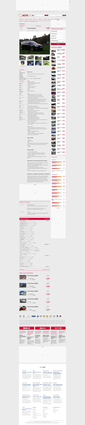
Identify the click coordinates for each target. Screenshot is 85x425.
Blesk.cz (20, 11)
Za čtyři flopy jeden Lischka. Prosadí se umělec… (38, 336)
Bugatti (45, 320)
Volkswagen (21, 324)
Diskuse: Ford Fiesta (24, 218)
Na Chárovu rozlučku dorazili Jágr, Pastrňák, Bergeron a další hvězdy (26, 414)
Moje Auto (21, 19)
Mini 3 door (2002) (59, 142)
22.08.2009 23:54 (26, 222)
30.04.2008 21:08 (26, 233)
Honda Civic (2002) (59, 78)
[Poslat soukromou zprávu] (26, 25)
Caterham (53, 320)
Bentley (41, 320)
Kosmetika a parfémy (45, 413)
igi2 (30, 301)
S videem (63, 42)
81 (28, 287)
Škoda (53, 323)
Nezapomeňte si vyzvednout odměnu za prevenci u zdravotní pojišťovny (47, 403)
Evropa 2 (54, 412)
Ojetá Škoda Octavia (35, 417)
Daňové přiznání (45, 384)
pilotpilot (47, 266)
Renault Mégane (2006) (59, 89)
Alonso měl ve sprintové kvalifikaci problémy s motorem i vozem (26, 390)
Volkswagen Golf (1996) (59, 64)
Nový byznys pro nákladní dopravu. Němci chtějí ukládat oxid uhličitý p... (47, 388)
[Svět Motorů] (63, 19)
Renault (23, 323)
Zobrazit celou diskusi (46, 269)
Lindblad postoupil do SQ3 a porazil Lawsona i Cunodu (26, 387)
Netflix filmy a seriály (25, 397)
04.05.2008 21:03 (25, 228)
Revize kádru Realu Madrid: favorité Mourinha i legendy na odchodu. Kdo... (37, 378)
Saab (31, 323)
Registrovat (63, 16)
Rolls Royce (26, 323)
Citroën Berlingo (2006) (58, 100)
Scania (33, 323)
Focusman (47, 255)
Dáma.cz (54, 11)
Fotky (20, 71)
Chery (56, 320)
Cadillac (50, 320)
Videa (34, 19)
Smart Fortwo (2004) (59, 149)
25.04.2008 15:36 (25, 239)
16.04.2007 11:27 (23, 261)
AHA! (23, 11)
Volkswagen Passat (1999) (59, 53)
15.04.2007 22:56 (25, 263)
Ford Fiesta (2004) (32, 306)
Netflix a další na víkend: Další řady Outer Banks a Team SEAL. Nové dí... (37, 389)
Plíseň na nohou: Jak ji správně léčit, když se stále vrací (47, 401)
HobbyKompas (34, 414)
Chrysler (62, 320)
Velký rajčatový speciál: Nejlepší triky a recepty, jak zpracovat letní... (57, 390)
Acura (23, 320)
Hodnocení (54, 157)
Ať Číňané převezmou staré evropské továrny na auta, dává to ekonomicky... (47, 387)
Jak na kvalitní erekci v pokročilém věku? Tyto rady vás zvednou (26, 378)
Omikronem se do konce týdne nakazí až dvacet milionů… (54, 337)
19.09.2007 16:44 (28, 249)
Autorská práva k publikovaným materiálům (30, 422)
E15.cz (26, 11)
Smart (39, 323)
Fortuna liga (24, 409)
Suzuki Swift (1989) (59, 92)
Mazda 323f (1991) (59, 135)
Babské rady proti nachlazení (47, 397)
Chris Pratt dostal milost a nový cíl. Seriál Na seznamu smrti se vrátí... (37, 391)
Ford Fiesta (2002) (32, 275)
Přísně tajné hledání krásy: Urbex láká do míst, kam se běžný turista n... (27, 402)
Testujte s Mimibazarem (46, 408)
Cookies (59, 422)
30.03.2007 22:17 (27, 266)
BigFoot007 (47, 244)
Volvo (24, 324)
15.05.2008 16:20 (27, 223)
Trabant (63, 323)
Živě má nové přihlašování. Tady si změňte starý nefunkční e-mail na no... (57, 400)
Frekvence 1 (54, 411)
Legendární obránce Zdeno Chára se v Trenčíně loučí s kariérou (27, 413)
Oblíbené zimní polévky (56, 384)
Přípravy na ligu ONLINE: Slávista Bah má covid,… (46, 336)
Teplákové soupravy (45, 414)
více (56, 11)
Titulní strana (21, 21)
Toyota (61, 323)
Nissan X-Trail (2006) (59, 128)
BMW (43, 320)
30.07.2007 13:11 (27, 250)
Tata (55, 323)
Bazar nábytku (44, 417)
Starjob (54, 408)
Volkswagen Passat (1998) (59, 67)
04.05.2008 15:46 (24, 230)
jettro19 (47, 220)
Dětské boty (44, 415)
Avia (38, 320)
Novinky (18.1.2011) (22, 72)
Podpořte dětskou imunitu (46, 396)
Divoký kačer (29, 396)
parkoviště (21, 25)
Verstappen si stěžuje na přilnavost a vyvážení (26, 388)
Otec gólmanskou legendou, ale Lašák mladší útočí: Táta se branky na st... (37, 376)
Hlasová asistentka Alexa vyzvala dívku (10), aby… (22, 336)
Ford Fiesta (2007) (32, 283)
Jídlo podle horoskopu (59, 385)
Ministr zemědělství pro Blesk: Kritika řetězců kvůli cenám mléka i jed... (26, 411)
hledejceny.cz (34, 408)
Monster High (44, 409)
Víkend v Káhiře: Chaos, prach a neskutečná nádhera (26, 399)
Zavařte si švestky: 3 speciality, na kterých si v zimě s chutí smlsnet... (57, 388)
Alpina (29, 320)
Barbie (43, 410)
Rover (29, 323)
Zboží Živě (34, 409)
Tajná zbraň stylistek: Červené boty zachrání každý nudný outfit (57, 377)
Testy (31, 19)
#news (41, 396)
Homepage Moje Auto (27, 21)
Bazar (49, 19)
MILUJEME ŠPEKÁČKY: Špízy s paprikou (57, 379)
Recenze (22, 24)
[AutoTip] (65, 19)
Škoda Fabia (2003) (59, 71)
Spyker (42, 323)
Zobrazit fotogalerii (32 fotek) (22, 66)
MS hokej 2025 (35, 372)
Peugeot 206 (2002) (59, 152)
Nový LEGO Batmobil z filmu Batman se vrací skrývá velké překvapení (57, 402)
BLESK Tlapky (24, 396)
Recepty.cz (37, 11)
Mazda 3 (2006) (58, 57)
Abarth (20, 320)
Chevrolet (58, 320)
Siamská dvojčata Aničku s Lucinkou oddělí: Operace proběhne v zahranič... (27, 376)
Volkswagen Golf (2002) (59, 85)
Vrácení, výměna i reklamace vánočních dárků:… (30, 338)
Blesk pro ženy (42, 11)
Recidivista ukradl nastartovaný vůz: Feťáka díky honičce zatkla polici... (47, 377)
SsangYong (45, 323)
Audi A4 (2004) (59, 60)
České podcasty (55, 409)
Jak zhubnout (45, 372)
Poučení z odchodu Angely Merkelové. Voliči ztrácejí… (62, 336)
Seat (35, 323)
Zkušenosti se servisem (22, 78)
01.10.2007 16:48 (26, 242)
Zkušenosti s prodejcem (22, 79)
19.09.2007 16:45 (27, 247)
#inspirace (34, 396)
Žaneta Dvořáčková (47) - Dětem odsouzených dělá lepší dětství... (57, 375)
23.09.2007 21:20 (26, 244)
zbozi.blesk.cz (34, 412)
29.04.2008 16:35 (24, 236)
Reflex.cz (50, 11)
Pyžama (44, 412)
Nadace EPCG (50, 385)
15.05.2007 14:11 (25, 258)
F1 (37, 19)
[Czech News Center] (44, 367)
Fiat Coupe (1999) (59, 138)
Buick (48, 320)
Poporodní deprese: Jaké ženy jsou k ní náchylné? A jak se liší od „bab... (47, 400)
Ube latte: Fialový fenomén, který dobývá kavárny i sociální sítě (57, 387)
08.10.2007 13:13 (24, 241)
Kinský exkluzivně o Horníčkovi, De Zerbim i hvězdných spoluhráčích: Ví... (37, 374)
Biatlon (38, 372)
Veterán (44, 19)
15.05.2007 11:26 (23, 260)
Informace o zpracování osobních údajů (53, 422)
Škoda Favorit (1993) (59, 107)
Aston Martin (34, 320)
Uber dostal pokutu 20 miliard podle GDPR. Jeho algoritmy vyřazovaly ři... (47, 390)
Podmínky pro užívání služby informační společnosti (41, 422)
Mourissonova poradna (56, 396)
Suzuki (51, 323)
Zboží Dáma (34, 411)
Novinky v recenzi (24, 202)
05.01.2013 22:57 (26, 220)
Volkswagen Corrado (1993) (59, 82)
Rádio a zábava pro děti (56, 410)
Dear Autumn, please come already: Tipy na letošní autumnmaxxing (37, 398)
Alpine (31, 320)
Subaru (48, 323)
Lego (43, 411)
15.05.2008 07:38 (26, 225)
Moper (31, 309)
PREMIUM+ (57, 19)
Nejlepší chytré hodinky (36, 384)
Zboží (52, 19)
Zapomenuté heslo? (58, 16)
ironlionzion (32, 278)
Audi (37, 320)
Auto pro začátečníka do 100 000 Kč (37, 415)
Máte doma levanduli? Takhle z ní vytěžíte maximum (47, 374)
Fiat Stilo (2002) (58, 103)
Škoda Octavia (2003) (59, 50)
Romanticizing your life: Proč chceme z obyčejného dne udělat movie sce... (37, 400)
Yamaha (26, 324)
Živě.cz (46, 11)
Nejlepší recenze (58, 42)
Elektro (40, 19)
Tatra (57, 323)
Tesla (59, 323)
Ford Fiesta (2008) (32, 299)
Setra (37, 323)
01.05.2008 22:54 (25, 231)
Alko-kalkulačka (24, 384)
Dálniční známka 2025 (27, 385)
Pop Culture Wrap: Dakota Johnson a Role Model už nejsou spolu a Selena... (37, 401)
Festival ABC (58, 397)
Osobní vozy (34, 410)
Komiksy (54, 397)
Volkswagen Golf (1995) (59, 74)
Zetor (29, 324)
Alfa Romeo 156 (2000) (59, 145)
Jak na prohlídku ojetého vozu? (36, 413)
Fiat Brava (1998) (59, 96)
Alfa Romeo (25, 320)
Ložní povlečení (45, 416)
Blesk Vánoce (24, 372)
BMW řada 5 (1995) (59, 124)
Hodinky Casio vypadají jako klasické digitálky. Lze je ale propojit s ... (37, 388)
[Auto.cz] (25, 16)
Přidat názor (22, 269)
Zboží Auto (34, 416)
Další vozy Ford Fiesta (26, 273)
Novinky (26, 19)
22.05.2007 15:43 (24, 255)
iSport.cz (30, 11)
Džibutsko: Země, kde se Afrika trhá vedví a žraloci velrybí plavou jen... (26, 400)
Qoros (20, 323)
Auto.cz (33, 11)
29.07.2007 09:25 (23, 252)
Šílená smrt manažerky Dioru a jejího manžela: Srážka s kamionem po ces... (27, 374)
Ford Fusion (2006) (59, 114)
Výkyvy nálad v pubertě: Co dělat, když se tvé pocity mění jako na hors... (58, 399)
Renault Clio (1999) (59, 121)
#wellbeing (37, 396)
